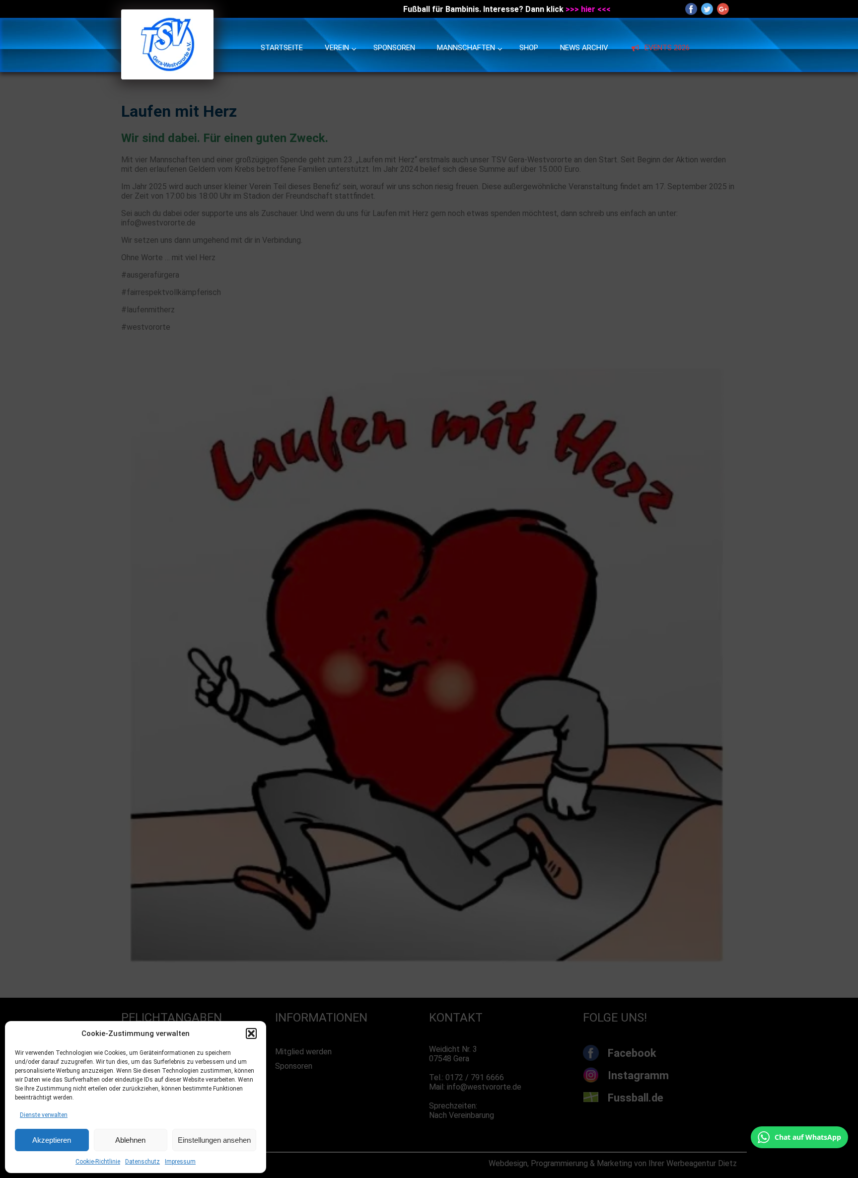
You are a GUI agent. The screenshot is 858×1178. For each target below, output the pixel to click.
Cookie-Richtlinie (97, 1161)
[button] (251, 1033)
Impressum (180, 1161)
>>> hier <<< (588, 9)
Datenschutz (142, 1161)
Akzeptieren (51, 1140)
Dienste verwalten (44, 1114)
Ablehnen (130, 1140)
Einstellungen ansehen (214, 1140)
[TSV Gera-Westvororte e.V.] (167, 76)
